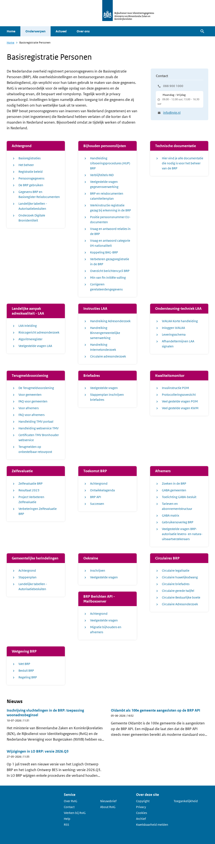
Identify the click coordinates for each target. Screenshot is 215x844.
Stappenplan (27, 577)
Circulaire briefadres (175, 584)
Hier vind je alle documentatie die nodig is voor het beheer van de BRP (182, 163)
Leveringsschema (174, 334)
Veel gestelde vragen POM (180, 401)
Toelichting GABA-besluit (179, 497)
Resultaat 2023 (28, 490)
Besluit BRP (26, 671)
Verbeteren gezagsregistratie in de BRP (109, 261)
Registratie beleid (30, 172)
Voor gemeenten (30, 395)
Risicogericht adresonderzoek (38, 332)
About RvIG (107, 807)
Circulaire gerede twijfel (178, 591)
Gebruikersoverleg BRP (177, 522)
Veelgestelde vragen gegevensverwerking (104, 184)
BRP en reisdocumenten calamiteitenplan (106, 195)
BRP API (95, 497)
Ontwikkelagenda (102, 490)
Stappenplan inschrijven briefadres (107, 397)
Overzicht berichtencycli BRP (110, 271)
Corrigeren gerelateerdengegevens (106, 286)
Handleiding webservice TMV (38, 428)
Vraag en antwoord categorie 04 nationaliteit (110, 243)
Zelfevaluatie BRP (30, 483)
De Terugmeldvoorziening (36, 388)
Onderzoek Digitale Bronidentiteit (31, 217)
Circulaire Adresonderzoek (180, 604)
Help (67, 819)
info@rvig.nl (172, 113)
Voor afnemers (28, 408)
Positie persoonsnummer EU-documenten (110, 219)
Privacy (141, 807)
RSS (66, 825)
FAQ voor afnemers (31, 415)
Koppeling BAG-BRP (104, 252)
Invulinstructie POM (175, 388)
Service (69, 794)
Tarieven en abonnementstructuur (177, 506)
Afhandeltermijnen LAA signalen (178, 343)
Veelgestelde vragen (104, 388)
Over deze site (147, 794)
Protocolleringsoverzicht (179, 395)
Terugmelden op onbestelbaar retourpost (35, 449)
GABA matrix (170, 515)
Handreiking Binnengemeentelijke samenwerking (105, 333)
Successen (97, 504)
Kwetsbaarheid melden (152, 825)
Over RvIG (70, 801)
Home (11, 31)
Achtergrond (99, 483)
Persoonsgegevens (31, 178)
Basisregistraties (29, 158)
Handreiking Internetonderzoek (103, 347)
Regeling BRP (27, 677)
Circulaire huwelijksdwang (180, 577)
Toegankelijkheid (186, 801)
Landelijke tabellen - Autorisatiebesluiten (32, 206)
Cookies (141, 813)
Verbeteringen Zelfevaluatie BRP (37, 511)
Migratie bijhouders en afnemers (105, 629)
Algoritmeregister (30, 339)
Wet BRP (24, 664)
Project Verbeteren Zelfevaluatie (31, 499)
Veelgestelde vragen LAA (35, 346)
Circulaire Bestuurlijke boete (181, 597)
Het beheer (26, 165)
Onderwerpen (35, 31)
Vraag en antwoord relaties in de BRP (110, 231)
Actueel (61, 31)
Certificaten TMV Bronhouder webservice (38, 437)
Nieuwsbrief (108, 801)
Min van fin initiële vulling (108, 278)
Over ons (83, 31)
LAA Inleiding (27, 326)
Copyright (142, 801)
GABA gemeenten (174, 490)
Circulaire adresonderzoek (108, 356)
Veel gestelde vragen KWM (180, 408)
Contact (69, 807)
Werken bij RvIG (75, 813)
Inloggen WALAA (173, 328)
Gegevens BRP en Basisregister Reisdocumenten (39, 194)
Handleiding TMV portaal (35, 421)
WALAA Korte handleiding (180, 321)
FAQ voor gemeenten (32, 401)
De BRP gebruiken (30, 185)
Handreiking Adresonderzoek (110, 321)
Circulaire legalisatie (175, 570)
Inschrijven (97, 570)
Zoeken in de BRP (174, 483)
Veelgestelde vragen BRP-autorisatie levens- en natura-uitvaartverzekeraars (182, 534)
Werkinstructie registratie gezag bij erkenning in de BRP (110, 207)
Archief (141, 819)
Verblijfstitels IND (102, 175)
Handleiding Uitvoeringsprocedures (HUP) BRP (110, 163)
